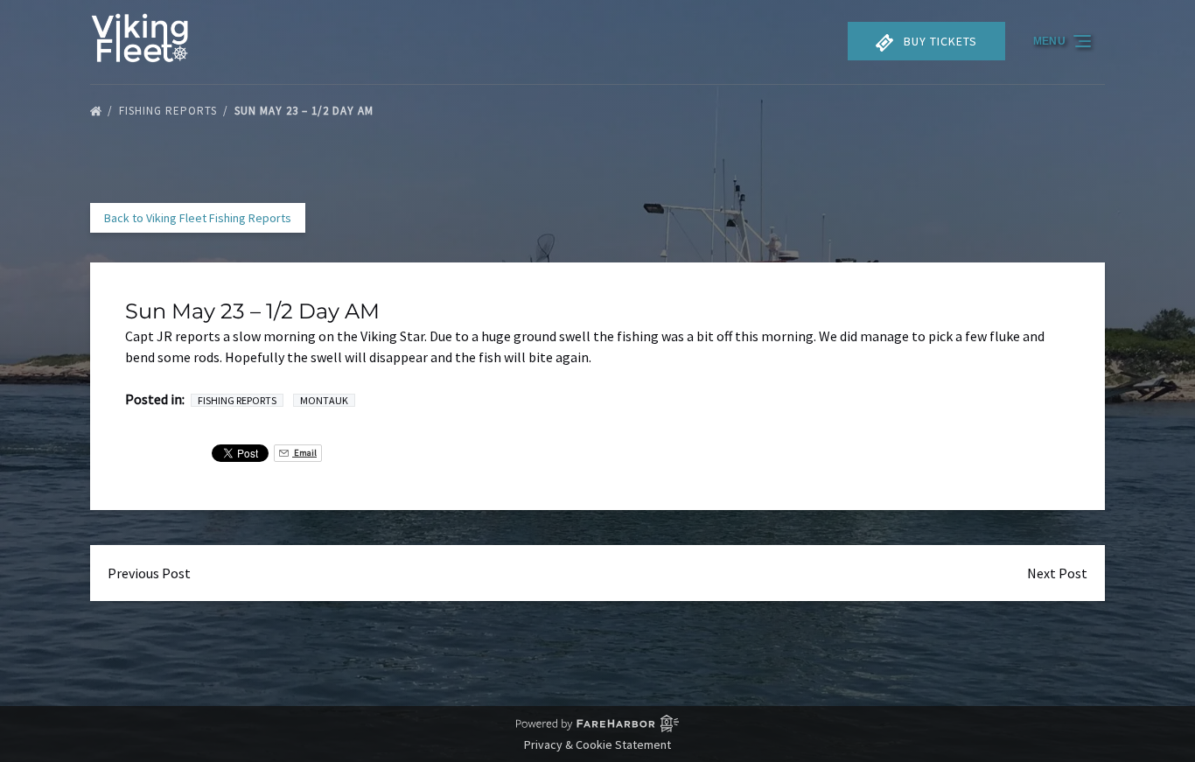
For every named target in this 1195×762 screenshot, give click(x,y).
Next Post (1057, 573)
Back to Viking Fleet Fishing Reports (197, 218)
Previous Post (149, 573)
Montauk (324, 400)
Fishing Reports (169, 110)
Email (304, 452)
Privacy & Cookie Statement (597, 744)
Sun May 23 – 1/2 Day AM (305, 110)
